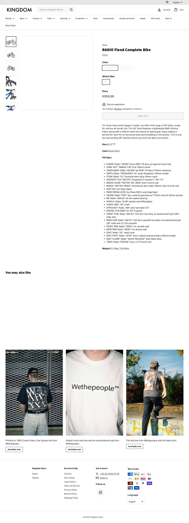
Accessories (108, 18)
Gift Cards (155, 18)
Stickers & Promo (126, 18)
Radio (105, 55)
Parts (49, 18)
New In (168, 18)
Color (105, 62)
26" (106, 82)
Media (142, 18)
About (35, 474)
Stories (35, 478)
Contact (67, 474)
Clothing (64, 18)
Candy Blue (110, 67)
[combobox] (56, 10)
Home (104, 45)
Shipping (117, 109)
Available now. (14, 449)
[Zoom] (56, 73)
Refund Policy (70, 494)
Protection (80, 18)
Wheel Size (108, 76)
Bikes (22, 18)
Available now (74, 449)
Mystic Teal (126, 67)
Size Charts (69, 478)
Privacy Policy (70, 490)
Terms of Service (72, 486)
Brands (9, 18)
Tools (95, 18)
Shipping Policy (71, 498)
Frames (36, 18)
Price (105, 91)
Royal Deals (11, 25)
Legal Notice (70, 482)
